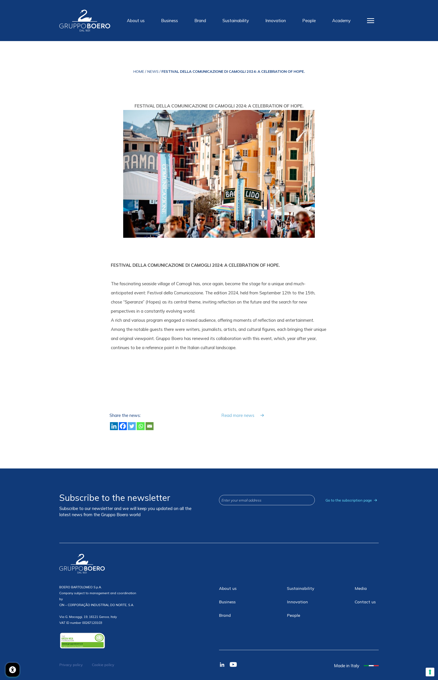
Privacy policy (71, 664)
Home (138, 71)
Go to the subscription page (349, 500)
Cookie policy (103, 664)
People (309, 20)
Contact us (365, 601)
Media (361, 588)
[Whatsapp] (141, 426)
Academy (341, 20)
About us (136, 20)
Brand (200, 20)
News (153, 71)
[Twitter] (132, 426)
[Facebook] (123, 426)
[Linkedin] (114, 426)
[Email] (150, 426)
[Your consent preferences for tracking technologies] (430, 672)
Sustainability (235, 20)
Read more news (237, 415)
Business (169, 20)
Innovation (275, 20)
